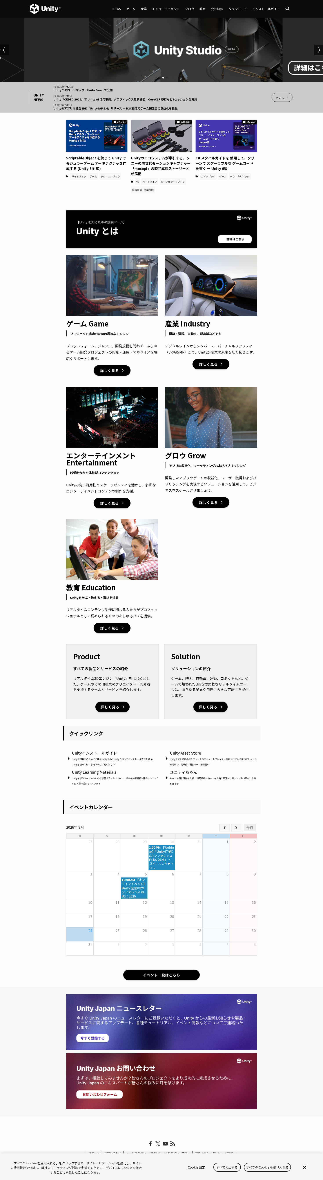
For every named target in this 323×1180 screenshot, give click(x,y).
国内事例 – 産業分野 (143, 190)
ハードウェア (150, 181)
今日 (249, 827)
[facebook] (150, 1144)
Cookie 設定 (196, 1167)
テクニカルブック (110, 176)
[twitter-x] (158, 1144)
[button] (156, 77)
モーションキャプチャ (173, 181)
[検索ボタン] (287, 9)
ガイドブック (79, 176)
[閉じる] (304, 1167)
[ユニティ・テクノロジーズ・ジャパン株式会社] (45, 9)
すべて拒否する (227, 1167)
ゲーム (93, 176)
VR (137, 181)
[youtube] (165, 1144)
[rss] (173, 1144)
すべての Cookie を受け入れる (267, 1167)
